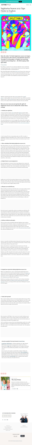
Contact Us (8, 425)
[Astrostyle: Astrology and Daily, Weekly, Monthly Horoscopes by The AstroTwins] (5, 5)
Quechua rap (28, 273)
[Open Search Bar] (30, 5)
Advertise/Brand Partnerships (8, 429)
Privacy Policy (8, 430)
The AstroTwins (4, 64)
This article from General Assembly (24, 227)
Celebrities (24, 425)
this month (11, 99)
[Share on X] (1, 52)
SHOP (20, 1)
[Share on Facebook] (3, 52)
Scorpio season (17, 71)
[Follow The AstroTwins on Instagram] (4, 419)
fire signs (16, 96)
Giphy (8, 346)
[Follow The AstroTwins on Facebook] (2, 419)
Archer (13, 112)
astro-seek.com (22, 437)
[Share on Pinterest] (5, 52)
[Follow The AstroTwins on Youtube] (7, 419)
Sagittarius (20, 112)
